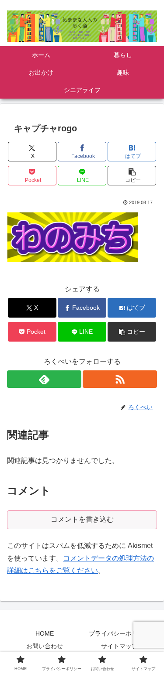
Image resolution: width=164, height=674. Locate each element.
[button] (132, 175)
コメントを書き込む (82, 519)
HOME (44, 633)
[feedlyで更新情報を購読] (44, 379)
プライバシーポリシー (119, 633)
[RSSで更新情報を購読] (120, 379)
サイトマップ (119, 646)
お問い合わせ (44, 646)
